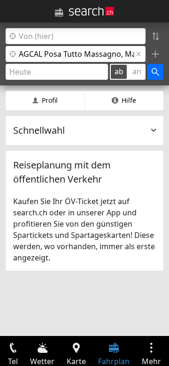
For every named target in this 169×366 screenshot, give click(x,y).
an (136, 71)
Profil (50, 100)
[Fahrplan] (59, 12)
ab (119, 71)
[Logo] (91, 11)
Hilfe (129, 100)
